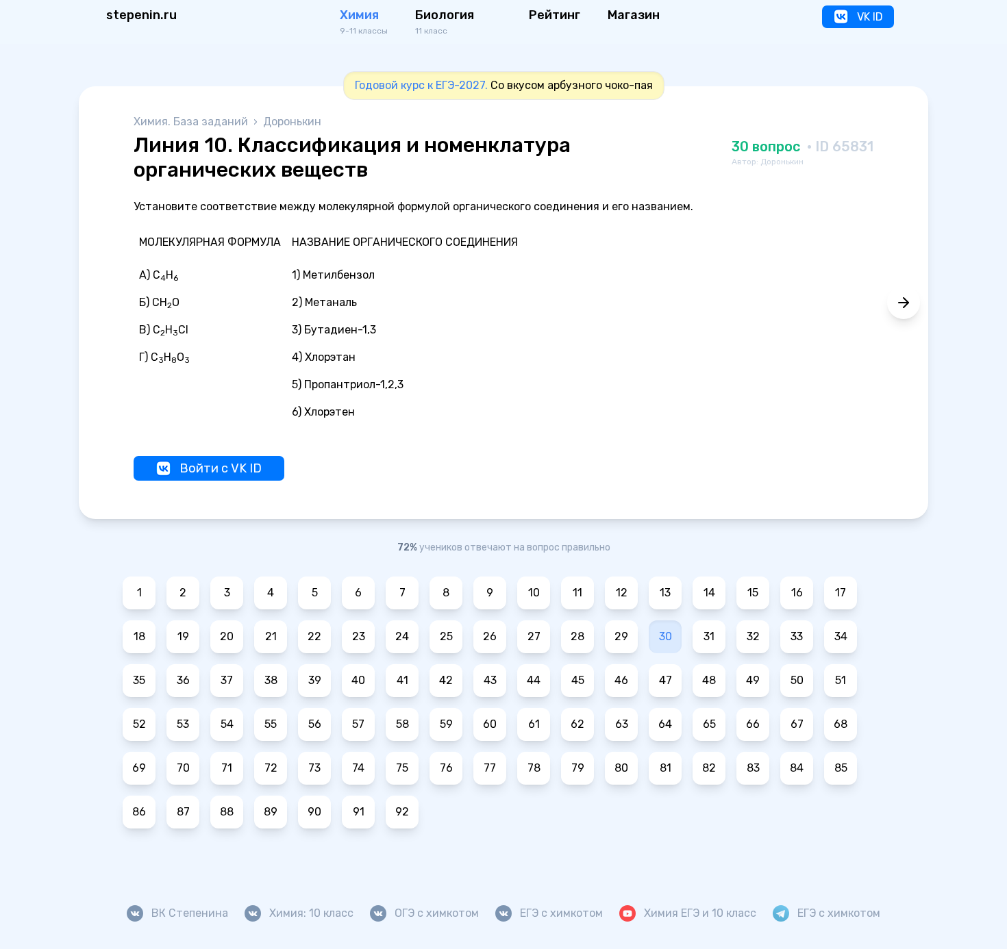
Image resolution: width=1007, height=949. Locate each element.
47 (665, 680)
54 (227, 724)
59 (446, 724)
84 (797, 767)
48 (709, 680)
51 (840, 680)
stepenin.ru (141, 15)
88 (227, 811)
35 (139, 680)
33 (797, 636)
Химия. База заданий (192, 121)
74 (358, 767)
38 (270, 680)
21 (271, 636)
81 (665, 767)
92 (402, 811)
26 (490, 636)
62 (577, 724)
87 (183, 811)
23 (358, 636)
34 (840, 636)
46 (621, 680)
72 (270, 767)
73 (314, 767)
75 (402, 767)
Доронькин (292, 121)
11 (577, 592)
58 (402, 724)
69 (139, 767)
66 (753, 724)
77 (490, 767)
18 (139, 636)
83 (753, 767)
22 (314, 636)
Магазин (634, 15)
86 (139, 811)
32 (753, 636)
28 (577, 636)
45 (577, 680)
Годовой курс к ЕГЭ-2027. (421, 85)
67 (797, 724)
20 (227, 636)
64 (665, 724)
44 (533, 680)
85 (840, 767)
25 (446, 636)
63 (621, 724)
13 (665, 592)
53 (183, 724)
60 (490, 724)
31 (709, 636)
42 (446, 680)
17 (840, 592)
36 (183, 680)
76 (446, 767)
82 (709, 767)
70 (183, 767)
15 (752, 592)
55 (270, 724)
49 (753, 680)
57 (358, 724)
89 (270, 811)
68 (840, 724)
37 (227, 680)
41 (402, 680)
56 (314, 724)
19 (183, 636)
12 (621, 592)
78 (533, 767)
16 (797, 592)
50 (797, 680)
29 (621, 636)
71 (226, 767)
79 (577, 767)
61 (534, 724)
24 (402, 636)
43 (490, 680)
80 (621, 767)
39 (314, 680)
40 (358, 680)
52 (139, 724)
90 (314, 811)
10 (534, 592)
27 (533, 636)
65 (709, 724)
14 (709, 592)
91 (358, 811)
